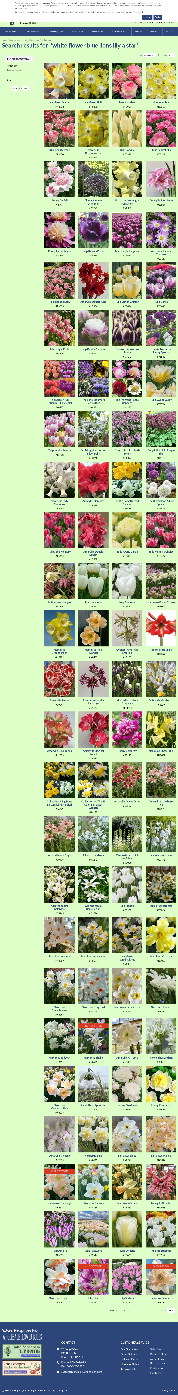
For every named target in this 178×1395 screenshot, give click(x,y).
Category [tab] (12, 66)
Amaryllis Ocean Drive (127, 801)
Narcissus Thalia (93, 1057)
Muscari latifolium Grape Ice (127, 702)
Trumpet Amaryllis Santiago (93, 702)
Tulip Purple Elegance (127, 251)
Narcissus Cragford (93, 1007)
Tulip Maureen (127, 602)
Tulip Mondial (127, 905)
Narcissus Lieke (127, 1155)
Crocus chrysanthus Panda (127, 351)
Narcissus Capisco (93, 1203)
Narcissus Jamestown (127, 1007)
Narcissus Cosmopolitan (59, 1106)
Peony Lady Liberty (59, 251)
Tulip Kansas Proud (93, 251)
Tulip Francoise (93, 602)
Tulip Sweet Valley (161, 399)
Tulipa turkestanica (161, 905)
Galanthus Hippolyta (93, 1105)
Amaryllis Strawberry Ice (161, 803)
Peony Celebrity (127, 750)
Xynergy (59, 1390)
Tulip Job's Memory (59, 551)
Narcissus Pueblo (161, 1007)
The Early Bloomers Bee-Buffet (93, 401)
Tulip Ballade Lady (59, 301)
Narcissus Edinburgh (59, 1203)
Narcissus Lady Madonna (59, 502)
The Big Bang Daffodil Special (127, 502)
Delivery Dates (129, 1359)
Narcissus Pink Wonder (93, 651)
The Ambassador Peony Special (161, 351)
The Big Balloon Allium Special (161, 502)
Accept (148, 17)
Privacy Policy (168, 1390)
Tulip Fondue (127, 149)
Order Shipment (130, 1354)
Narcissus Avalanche (93, 956)
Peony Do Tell (59, 200)
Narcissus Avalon (60, 102)
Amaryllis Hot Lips (161, 649)
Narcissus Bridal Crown (161, 602)
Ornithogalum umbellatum (93, 907)
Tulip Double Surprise (93, 349)
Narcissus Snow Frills (161, 750)
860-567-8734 (78, 1362)
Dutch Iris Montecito (161, 700)
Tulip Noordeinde (161, 1250)
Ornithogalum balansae (59, 907)
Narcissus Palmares (161, 1298)
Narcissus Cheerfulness (59, 1008)
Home (4, 40)
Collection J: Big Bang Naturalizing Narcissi (59, 803)
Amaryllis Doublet (161, 1203)
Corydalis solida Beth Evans (127, 452)
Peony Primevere (161, 1105)
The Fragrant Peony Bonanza (127, 401)
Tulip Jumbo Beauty (59, 450)
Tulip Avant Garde (127, 551)
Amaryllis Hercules (93, 500)
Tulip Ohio (93, 1298)
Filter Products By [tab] (18, 59)
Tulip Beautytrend (59, 149)
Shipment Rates (130, 1363)
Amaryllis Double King (93, 301)
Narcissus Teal (161, 102)
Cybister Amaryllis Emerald (127, 651)
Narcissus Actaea (59, 956)
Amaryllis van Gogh (59, 855)
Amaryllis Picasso (59, 1155)
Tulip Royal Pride (59, 349)
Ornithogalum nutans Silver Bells (93, 452)
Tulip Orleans (127, 1250)
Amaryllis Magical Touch (93, 752)
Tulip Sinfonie (127, 1298)
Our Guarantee (129, 1349)
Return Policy (158, 1354)
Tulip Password (93, 1250)
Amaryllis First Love (161, 200)
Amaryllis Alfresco (127, 1057)
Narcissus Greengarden (59, 651)
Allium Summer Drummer (93, 202)
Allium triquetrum (93, 855)
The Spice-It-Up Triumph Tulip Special (59, 401)
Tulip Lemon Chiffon (127, 301)
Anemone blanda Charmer (161, 252)
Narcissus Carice (127, 1203)
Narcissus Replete (59, 1298)
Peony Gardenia (127, 1105)
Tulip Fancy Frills (161, 149)
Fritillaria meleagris (59, 602)
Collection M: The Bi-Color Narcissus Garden (93, 804)
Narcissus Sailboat (59, 1057)
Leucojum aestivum (161, 855)
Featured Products (15, 70)
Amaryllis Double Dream (93, 553)
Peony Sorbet (127, 102)
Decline (158, 17)
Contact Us (156, 1372)
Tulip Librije (161, 301)
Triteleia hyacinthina (161, 1057)
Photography (157, 1367)
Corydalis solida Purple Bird (161, 452)
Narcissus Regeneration (93, 151)
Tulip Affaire (59, 1250)
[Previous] (116, 1310)
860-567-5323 (75, 1366)
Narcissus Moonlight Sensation (127, 202)
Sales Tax (155, 1349)
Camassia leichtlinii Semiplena (127, 857)
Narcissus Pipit (93, 102)
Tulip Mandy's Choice (161, 551)
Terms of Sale (128, 1368)
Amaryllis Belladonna (59, 750)
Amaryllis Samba (59, 700)
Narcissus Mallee (161, 1155)
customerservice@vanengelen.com (155, 21)
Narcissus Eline (93, 1155)
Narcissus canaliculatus (127, 958)
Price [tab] (10, 80)
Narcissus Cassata (161, 956)
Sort (140, 55)
